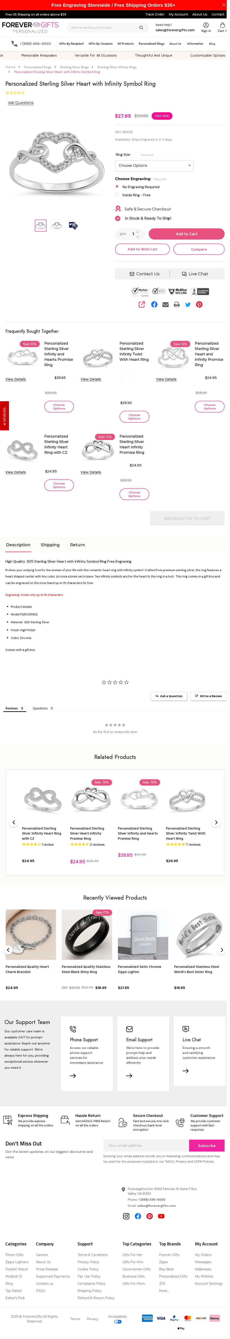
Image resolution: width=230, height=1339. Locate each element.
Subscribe (203, 1155)
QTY (121, 234)
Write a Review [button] (208, 702)
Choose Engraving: (138, 179)
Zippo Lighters (16, 1271)
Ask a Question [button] (168, 702)
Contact (214, 14)
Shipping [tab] (50, 550)
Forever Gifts (167, 1264)
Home (10, 67)
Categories (16, 1253)
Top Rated (13, 1300)
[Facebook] (152, 304)
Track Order (151, 14)
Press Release (46, 1279)
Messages (200, 1271)
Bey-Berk (164, 1279)
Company (44, 1253)
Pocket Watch (16, 1279)
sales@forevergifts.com (155, 1215)
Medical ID (13, 1286)
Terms (73, 1328)
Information (193, 43)
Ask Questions (20, 103)
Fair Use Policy (87, 1286)
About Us (196, 14)
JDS (160, 1293)
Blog (210, 43)
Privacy (91, 1328)
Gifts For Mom (132, 1293)
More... (162, 1300)
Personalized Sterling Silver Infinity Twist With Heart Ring (132, 351)
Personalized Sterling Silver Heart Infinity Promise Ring (130, 444)
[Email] (163, 304)
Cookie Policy (86, 1279)
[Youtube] (159, 1225)
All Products (124, 43)
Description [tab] (18, 550)
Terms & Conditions (91, 1264)
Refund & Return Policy (94, 1307)
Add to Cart (184, 234)
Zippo (161, 1271)
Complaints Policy (90, 1293)
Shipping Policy (88, 1300)
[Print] (174, 304)
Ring (9, 1293)
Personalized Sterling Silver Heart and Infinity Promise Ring (206, 354)
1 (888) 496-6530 (150, 1209)
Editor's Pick (15, 1307)
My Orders (200, 1264)
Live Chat (195, 273)
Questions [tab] (40, 714)
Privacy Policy (87, 1271)
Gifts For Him (131, 1271)
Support (84, 1253)
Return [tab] (77, 550)
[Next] (212, 828)
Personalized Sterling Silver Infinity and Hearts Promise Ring (58, 354)
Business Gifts (132, 1286)
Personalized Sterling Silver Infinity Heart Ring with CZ (56, 444)
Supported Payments (52, 1286)
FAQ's (40, 1300)
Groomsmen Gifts (135, 1279)
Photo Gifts (14, 1264)
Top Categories (135, 1253)
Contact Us (145, 273)
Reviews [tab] (12, 714)
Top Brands (168, 1253)
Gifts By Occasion (99, 43)
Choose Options (58, 406)
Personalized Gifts (171, 1286)
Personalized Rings (150, 43)
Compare (196, 249)
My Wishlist (201, 1286)
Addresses (200, 1279)
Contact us (44, 1293)
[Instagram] (124, 1225)
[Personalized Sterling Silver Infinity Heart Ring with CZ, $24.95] (42, 806)
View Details (15, 379)
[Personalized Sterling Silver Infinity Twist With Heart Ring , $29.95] (184, 806)
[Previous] (13, 828)
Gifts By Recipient (69, 43)
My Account (175, 14)
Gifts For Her (131, 1264)
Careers (41, 1264)
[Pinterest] (197, 304)
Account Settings (205, 1293)
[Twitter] (185, 304)
